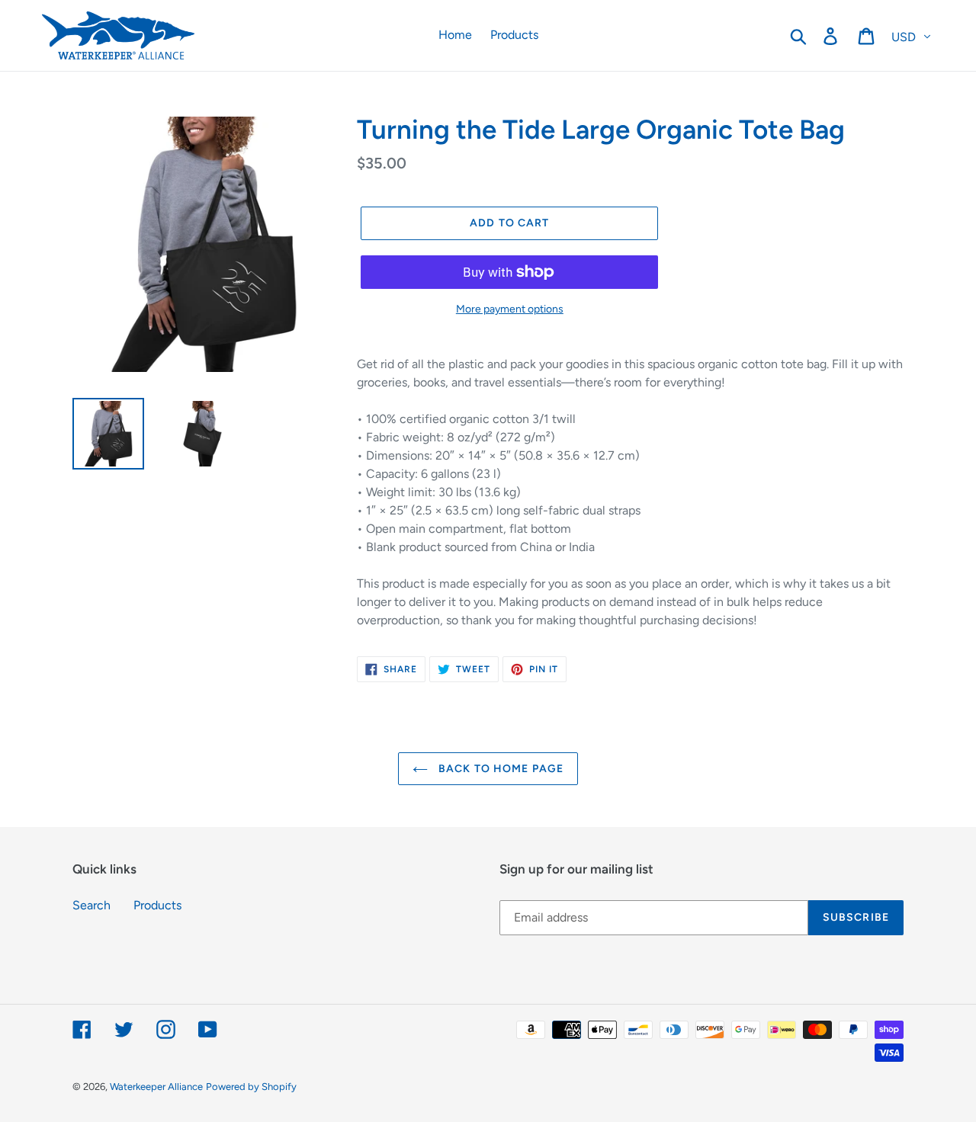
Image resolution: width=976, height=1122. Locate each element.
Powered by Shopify (251, 1086)
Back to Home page (499, 768)
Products (157, 905)
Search (91, 905)
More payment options (509, 309)
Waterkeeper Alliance (156, 1086)
